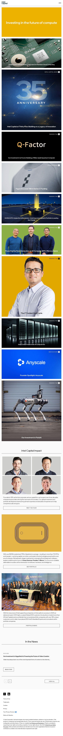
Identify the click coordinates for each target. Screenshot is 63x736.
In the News (31, 641)
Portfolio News (31, 625)
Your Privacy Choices (8, 712)
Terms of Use (6, 698)
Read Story (8, 669)
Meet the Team (31, 508)
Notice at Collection (8, 715)
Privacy (5, 708)
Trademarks (6, 702)
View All (52, 681)
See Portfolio (31, 566)
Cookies (5, 705)
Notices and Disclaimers (38, 723)
